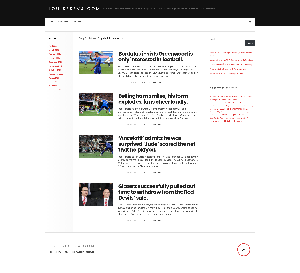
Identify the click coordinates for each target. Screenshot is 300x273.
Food (224, 103)
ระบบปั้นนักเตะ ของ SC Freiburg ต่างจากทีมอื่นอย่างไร (232, 60)
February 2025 (55, 90)
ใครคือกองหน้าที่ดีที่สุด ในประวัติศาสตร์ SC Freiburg (231, 64)
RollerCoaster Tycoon (217, 118)
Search (212, 39)
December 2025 (55, 62)
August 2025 (54, 78)
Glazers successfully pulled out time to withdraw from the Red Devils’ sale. (156, 192)
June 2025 (53, 82)
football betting (240, 103)
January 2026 (54, 58)
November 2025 (56, 66)
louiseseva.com (75, 9)
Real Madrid (241, 115)
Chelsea (235, 100)
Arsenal (213, 96)
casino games (215, 100)
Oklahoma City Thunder (218, 112)
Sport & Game (156, 82)
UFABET (229, 121)
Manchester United (233, 109)
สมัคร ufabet (63, 21)
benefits (240, 96)
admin (143, 82)
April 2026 (53, 46)
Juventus (243, 106)
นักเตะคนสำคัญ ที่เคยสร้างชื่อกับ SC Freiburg (228, 69)
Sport (245, 118)
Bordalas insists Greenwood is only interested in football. (155, 56)
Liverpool (221, 109)
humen (236, 106)
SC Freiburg (237, 118)
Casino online (226, 100)
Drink (245, 100)
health (212, 106)
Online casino (231, 112)
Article (77, 21)
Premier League (229, 115)
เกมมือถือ (239, 122)
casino (250, 97)
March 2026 (54, 50)
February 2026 (55, 54)
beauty (234, 97)
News (245, 109)
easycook (250, 100)
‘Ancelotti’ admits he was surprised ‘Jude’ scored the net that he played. (156, 143)
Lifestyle (213, 109)
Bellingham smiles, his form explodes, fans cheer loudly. (153, 99)
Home (51, 21)
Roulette (228, 118)
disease (240, 100)
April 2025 (53, 86)
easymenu (213, 103)
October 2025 (55, 70)
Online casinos (215, 115)
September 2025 (56, 74)
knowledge (251, 106)
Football (231, 102)
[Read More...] (121, 83)
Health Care (219, 106)
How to (232, 106)
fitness (219, 103)
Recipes (248, 115)
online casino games (245, 112)
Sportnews (213, 122)
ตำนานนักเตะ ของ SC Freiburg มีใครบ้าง (226, 74)
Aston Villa (220, 97)
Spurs (220, 122)
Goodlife (248, 103)
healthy (226, 106)
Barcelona (227, 97)
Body (245, 96)
